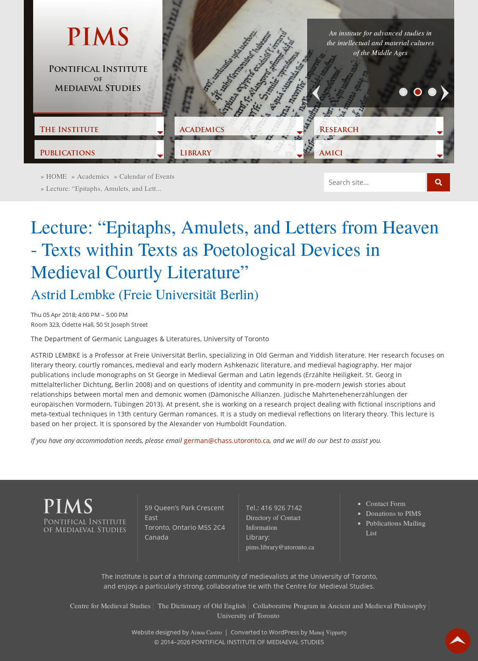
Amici (331, 153)
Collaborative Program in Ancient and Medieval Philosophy (340, 605)
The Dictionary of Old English (202, 605)
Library (195, 153)
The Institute (69, 130)
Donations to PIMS (393, 513)
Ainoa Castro (206, 632)
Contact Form (386, 503)
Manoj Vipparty (328, 632)
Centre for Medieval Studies (110, 605)
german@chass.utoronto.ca (227, 440)
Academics (202, 130)
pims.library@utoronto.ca (280, 546)
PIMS (98, 60)
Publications (67, 153)
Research (339, 130)
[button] (316, 93)
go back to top (458, 641)
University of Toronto (248, 615)
